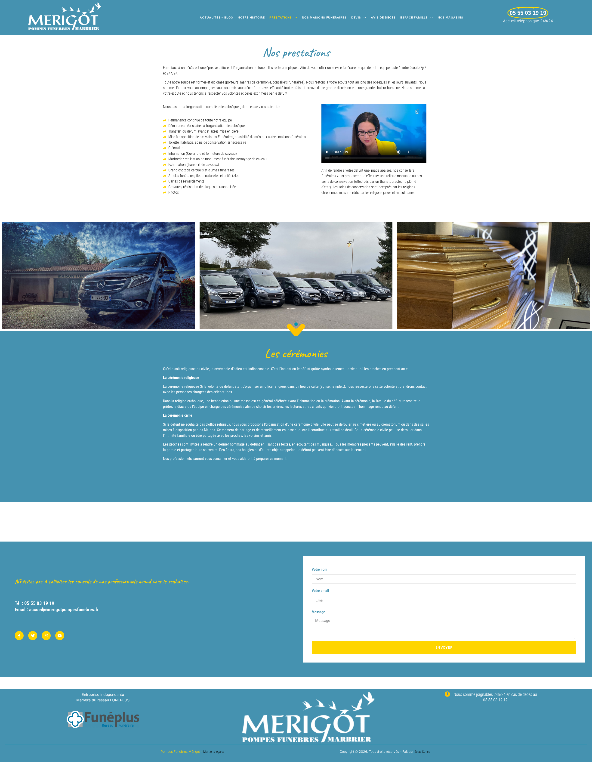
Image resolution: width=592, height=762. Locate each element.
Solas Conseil (422, 751)
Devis (356, 17)
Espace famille (414, 17)
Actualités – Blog (216, 17)
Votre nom (319, 569)
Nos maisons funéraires (324, 17)
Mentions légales (213, 751)
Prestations (280, 17)
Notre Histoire (251, 17)
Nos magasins (450, 17)
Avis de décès (383, 17)
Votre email (320, 591)
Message (318, 612)
